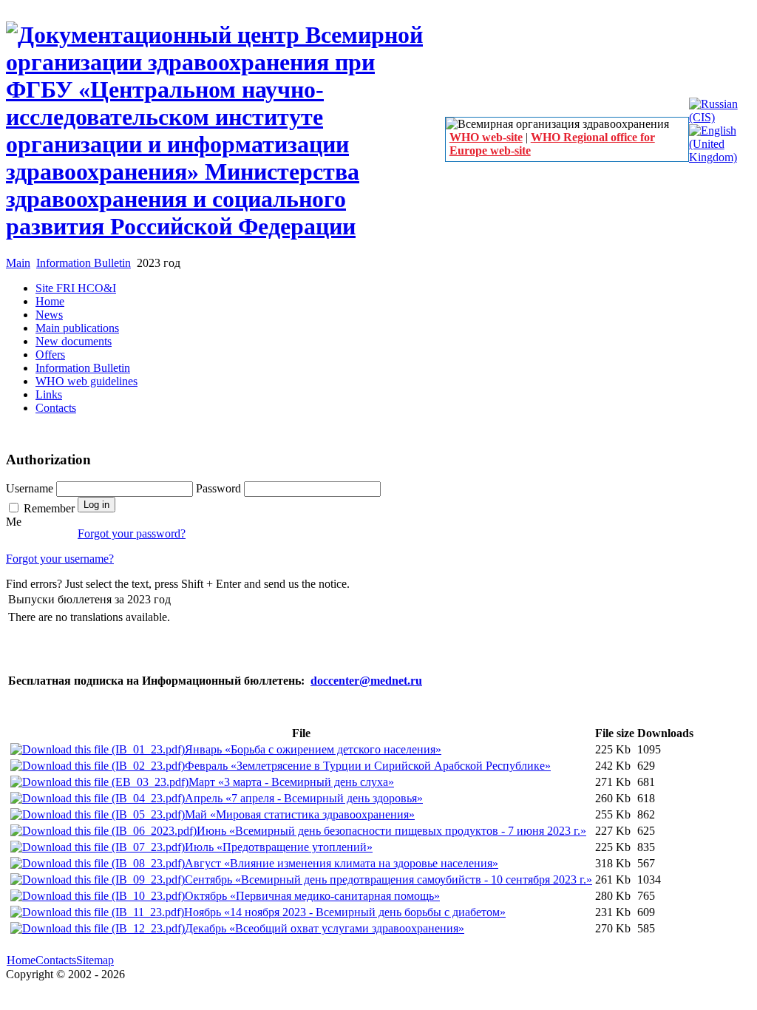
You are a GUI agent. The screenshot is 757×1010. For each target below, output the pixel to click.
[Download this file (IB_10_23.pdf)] (97, 895)
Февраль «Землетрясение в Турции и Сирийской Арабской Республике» (368, 765)
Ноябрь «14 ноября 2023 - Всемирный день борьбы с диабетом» (345, 912)
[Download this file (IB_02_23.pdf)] (97, 765)
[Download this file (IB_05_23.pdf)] (97, 814)
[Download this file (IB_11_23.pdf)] (97, 912)
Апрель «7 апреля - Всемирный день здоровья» (304, 798)
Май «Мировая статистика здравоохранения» (300, 814)
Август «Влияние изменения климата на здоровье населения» (341, 863)
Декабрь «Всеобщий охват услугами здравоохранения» (324, 928)
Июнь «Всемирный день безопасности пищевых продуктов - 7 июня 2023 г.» (391, 830)
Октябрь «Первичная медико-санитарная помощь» (312, 895)
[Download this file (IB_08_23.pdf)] (97, 863)
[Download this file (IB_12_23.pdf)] (97, 928)
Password (220, 488)
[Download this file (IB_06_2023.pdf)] (103, 830)
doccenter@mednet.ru (366, 680)
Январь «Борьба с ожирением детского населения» (313, 749)
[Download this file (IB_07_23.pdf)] (97, 847)
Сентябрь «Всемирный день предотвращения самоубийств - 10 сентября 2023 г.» (388, 879)
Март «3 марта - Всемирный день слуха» (291, 782)
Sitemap (95, 960)
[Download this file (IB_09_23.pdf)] (97, 879)
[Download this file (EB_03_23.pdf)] (99, 782)
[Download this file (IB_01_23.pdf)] (97, 749)
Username (31, 488)
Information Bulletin (83, 263)
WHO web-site (486, 137)
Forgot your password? (132, 533)
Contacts (55, 960)
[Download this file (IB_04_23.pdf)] (97, 798)
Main (18, 263)
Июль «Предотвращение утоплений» (279, 847)
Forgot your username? (60, 558)
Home (21, 960)
